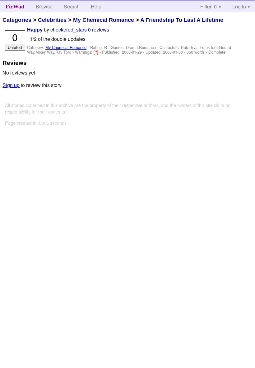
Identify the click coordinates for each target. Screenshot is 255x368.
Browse (44, 6)
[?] (97, 52)
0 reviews (98, 29)
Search (72, 6)
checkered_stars (68, 29)
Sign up (11, 85)
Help (96, 6)
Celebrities (52, 20)
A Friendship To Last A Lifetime (181, 20)
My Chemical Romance (103, 20)
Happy (35, 29)
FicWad (15, 6)
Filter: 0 (208, 6)
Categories (16, 20)
